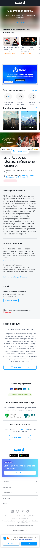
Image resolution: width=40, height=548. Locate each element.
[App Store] (13, 455)
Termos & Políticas (25, 539)
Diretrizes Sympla (19, 531)
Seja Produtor (8, 493)
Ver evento (20, 22)
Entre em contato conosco (25, 525)
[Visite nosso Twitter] (22, 511)
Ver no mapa (12, 300)
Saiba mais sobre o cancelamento (15, 261)
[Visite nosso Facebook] (27, 511)
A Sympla (6, 498)
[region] (20, 541)
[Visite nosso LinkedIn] (12, 511)
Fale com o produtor (21, 367)
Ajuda (5, 504)
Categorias (7, 487)
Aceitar (28, 544)
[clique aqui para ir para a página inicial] (20, 3)
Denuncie (7, 312)
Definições (11, 544)
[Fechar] (37, 537)
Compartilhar (22, 151)
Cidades (6, 482)
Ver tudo (34, 90)
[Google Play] (24, 455)
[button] (6, 538)
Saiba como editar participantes (15, 277)
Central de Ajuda (22, 430)
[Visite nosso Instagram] (17, 511)
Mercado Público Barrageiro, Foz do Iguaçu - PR (20, 176)
